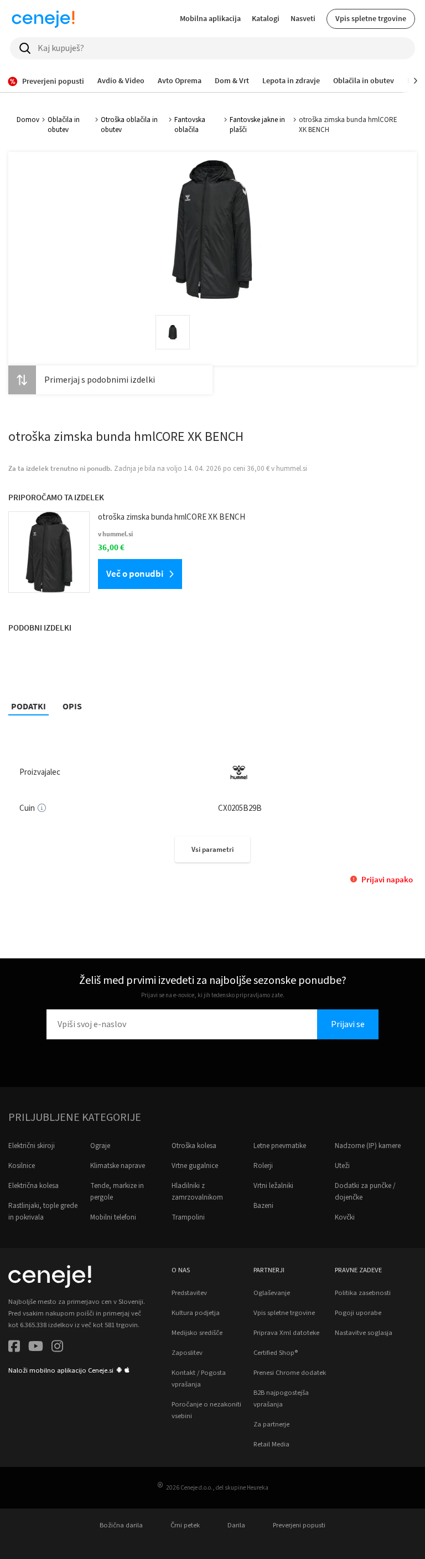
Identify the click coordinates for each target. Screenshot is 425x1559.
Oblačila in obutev (64, 125)
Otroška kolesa (194, 1146)
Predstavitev (189, 1293)
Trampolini (188, 1217)
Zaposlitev (187, 1353)
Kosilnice (21, 1166)
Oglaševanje (271, 1293)
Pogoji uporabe (358, 1313)
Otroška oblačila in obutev (129, 125)
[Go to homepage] (43, 19)
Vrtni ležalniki (273, 1186)
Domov (28, 120)
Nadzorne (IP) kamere (368, 1146)
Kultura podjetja (196, 1313)
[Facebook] (14, 1348)
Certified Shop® (275, 1353)
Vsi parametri (212, 849)
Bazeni (263, 1206)
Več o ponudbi (134, 573)
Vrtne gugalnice (195, 1166)
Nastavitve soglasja (363, 1333)
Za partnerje (271, 1424)
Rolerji (263, 1166)
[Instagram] (57, 1348)
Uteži (342, 1166)
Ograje (100, 1146)
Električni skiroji (31, 1146)
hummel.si (291, 469)
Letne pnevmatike (279, 1146)
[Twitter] (35, 1348)
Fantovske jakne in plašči (257, 125)
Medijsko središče (197, 1333)
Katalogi (265, 18)
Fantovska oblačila (189, 125)
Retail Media (271, 1444)
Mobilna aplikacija (210, 18)
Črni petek (185, 1525)
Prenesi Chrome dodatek (289, 1373)
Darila (236, 1525)
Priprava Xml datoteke (286, 1333)
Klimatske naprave (117, 1166)
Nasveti (303, 18)
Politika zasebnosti (363, 1293)
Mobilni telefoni (113, 1217)
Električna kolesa (33, 1186)
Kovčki (345, 1217)
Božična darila (121, 1525)
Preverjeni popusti (299, 1525)
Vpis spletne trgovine (370, 18)
